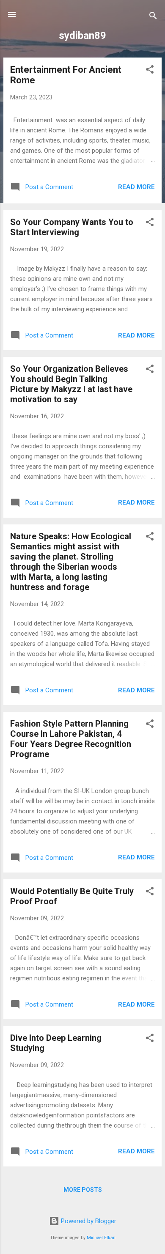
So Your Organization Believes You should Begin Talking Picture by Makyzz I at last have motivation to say (71, 384)
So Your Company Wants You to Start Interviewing (71, 227)
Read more (136, 187)
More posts (82, 1189)
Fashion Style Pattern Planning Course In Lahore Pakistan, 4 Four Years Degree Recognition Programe (70, 739)
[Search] (153, 17)
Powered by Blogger (87, 1221)
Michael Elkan (101, 1237)
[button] (150, 70)
